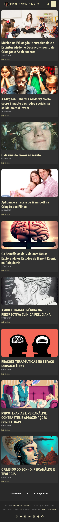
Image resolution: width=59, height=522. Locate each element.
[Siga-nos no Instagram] (17, 516)
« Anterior (15, 493)
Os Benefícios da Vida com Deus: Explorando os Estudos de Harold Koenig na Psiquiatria (29, 258)
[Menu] (53, 4)
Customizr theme (48, 509)
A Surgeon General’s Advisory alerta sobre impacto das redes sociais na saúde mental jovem (26, 103)
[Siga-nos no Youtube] (21, 516)
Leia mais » (5, 60)
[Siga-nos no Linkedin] (25, 516)
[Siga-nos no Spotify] (34, 516)
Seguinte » (43, 493)
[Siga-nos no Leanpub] (29, 516)
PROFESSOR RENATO (23, 505)
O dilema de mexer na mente (21, 155)
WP (21, 509)
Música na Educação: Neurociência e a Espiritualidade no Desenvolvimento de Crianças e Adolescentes (28, 47)
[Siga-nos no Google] (38, 516)
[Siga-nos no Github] (42, 516)
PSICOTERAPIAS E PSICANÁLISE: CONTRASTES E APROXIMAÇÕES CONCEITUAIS (24, 417)
